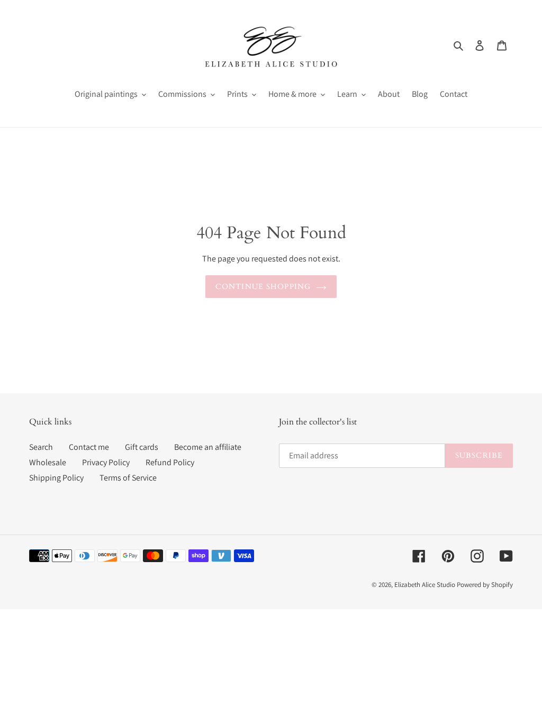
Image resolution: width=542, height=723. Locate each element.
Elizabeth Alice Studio (424, 584)
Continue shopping (263, 287)
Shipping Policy (56, 477)
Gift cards (141, 447)
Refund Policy (170, 462)
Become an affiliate (207, 447)
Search (41, 447)
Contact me (89, 447)
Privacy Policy (106, 462)
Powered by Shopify (485, 584)
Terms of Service (128, 477)
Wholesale (47, 462)
